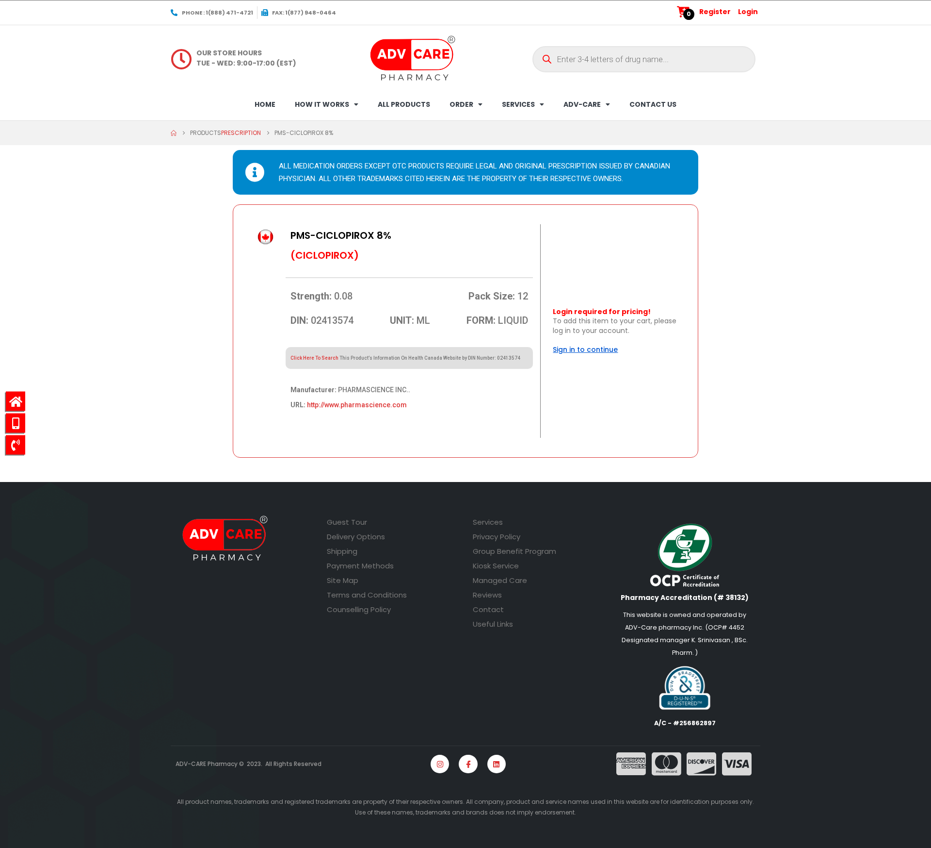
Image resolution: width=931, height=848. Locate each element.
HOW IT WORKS (322, 104)
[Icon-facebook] (468, 764)
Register (715, 12)
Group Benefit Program (514, 551)
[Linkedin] (496, 764)
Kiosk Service (496, 566)
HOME (265, 104)
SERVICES (518, 104)
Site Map (342, 580)
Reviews (487, 595)
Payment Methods (360, 566)
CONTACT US (652, 104)
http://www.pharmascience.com (357, 405)
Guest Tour (347, 522)
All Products (404, 104)
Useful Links (493, 624)
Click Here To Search (314, 358)
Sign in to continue (585, 349)
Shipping (342, 551)
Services (488, 522)
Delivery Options (356, 537)
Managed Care (500, 580)
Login (748, 12)
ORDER (461, 104)
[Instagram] (440, 764)
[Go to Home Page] (174, 133)
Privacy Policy (496, 537)
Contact (488, 609)
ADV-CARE (582, 104)
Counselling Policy (359, 609)
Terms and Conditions (367, 595)
